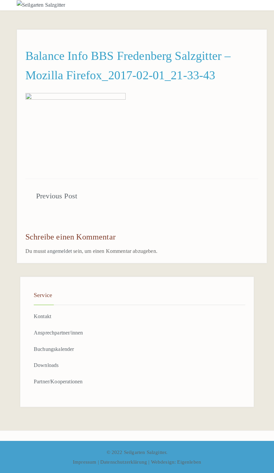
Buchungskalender (54, 349)
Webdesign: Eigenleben (176, 462)
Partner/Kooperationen (58, 381)
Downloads (46, 365)
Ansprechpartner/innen (58, 333)
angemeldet (59, 251)
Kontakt (42, 316)
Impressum (85, 462)
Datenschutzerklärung (124, 462)
